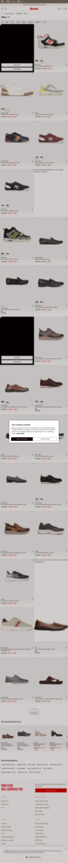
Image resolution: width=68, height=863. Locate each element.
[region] (34, 431)
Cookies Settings (45, 439)
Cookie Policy (20, 433)
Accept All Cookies (22, 439)
